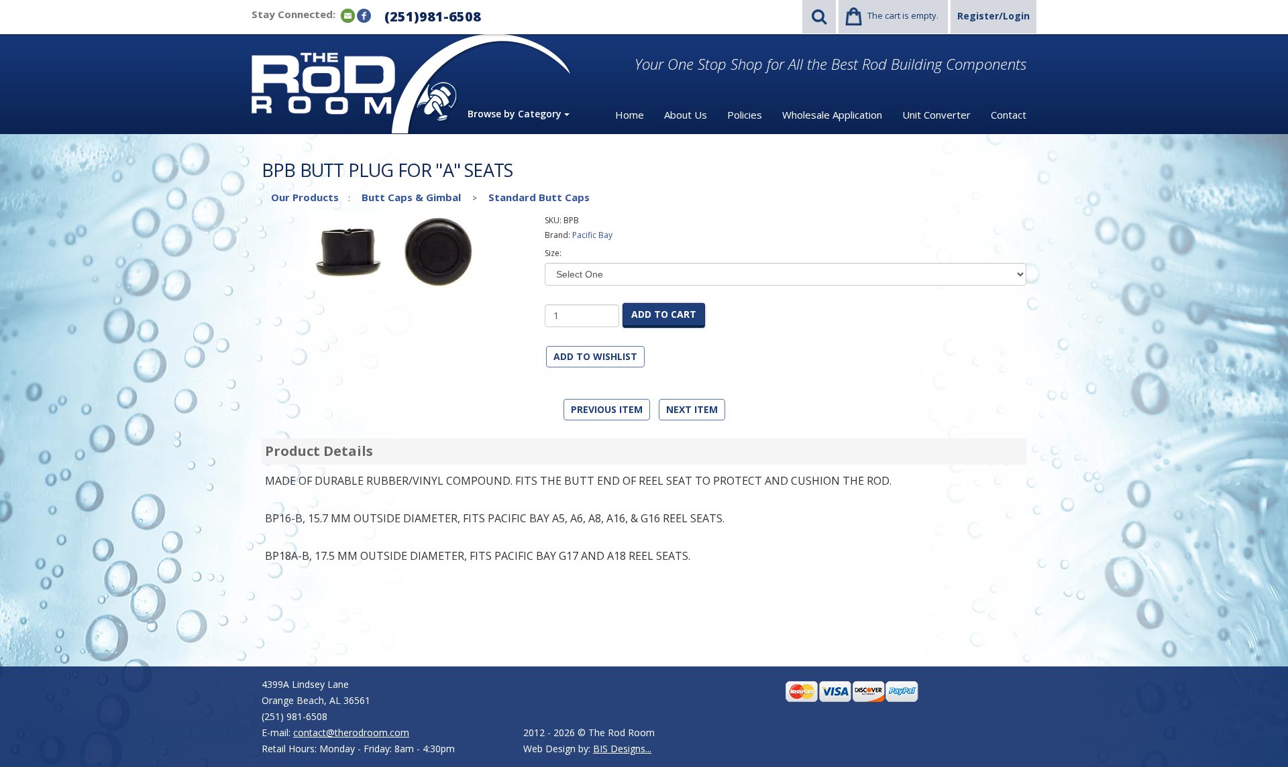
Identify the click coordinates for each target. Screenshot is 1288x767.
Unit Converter (936, 114)
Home (629, 114)
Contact (1008, 114)
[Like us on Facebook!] (364, 15)
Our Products (305, 197)
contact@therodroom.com (351, 732)
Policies (744, 114)
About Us (685, 114)
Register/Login (993, 15)
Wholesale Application (832, 114)
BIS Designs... (622, 748)
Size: (553, 253)
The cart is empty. (902, 15)
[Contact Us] (348, 15)
